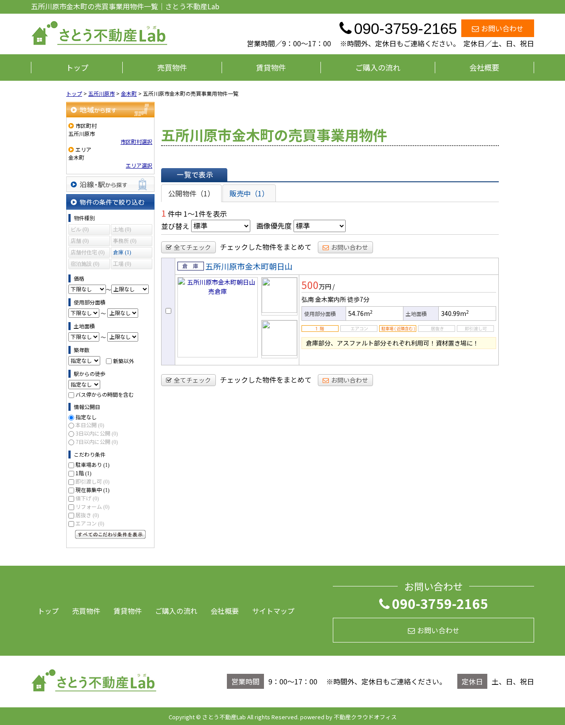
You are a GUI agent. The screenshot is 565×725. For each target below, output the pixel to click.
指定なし (86, 417)
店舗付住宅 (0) (88, 252)
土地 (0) (122, 229)
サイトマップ (273, 610)
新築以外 (123, 360)
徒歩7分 (358, 299)
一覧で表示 (194, 174)
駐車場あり (92, 464)
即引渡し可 (92, 481)
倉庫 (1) (122, 252)
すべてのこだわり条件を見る (110, 534)
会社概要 (484, 67)
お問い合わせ (502, 28)
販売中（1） (249, 193)
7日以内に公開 (96, 441)
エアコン (89, 523)
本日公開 (89, 424)
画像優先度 (274, 225)
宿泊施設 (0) (85, 264)
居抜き (87, 514)
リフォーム (92, 506)
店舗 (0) (80, 241)
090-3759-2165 (440, 603)
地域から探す (110, 109)
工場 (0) (122, 264)
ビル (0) (80, 229)
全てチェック (192, 247)
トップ (77, 67)
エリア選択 (139, 165)
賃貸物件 (271, 67)
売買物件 (172, 67)
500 (310, 284)
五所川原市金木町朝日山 (249, 266)
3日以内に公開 (96, 433)
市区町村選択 (136, 141)
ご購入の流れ (377, 67)
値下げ (87, 498)
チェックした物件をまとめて (266, 246)
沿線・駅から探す (110, 184)
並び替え (175, 225)
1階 (83, 473)
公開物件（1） (191, 193)
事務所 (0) (124, 241)
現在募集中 (92, 489)
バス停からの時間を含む (104, 394)
